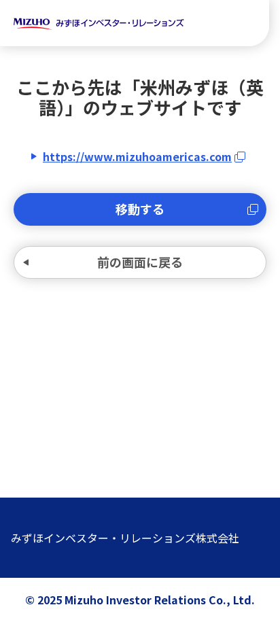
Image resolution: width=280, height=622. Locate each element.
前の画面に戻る (140, 262)
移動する (140, 209)
